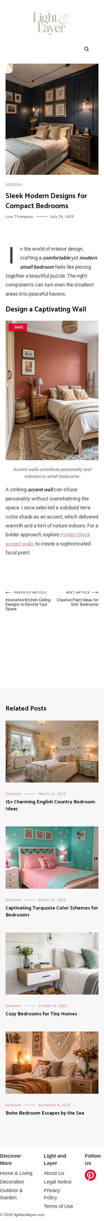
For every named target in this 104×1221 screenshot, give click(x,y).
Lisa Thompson (19, 217)
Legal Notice (58, 1182)
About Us (54, 1173)
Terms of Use (58, 1206)
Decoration (12, 1182)
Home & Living (16, 1173)
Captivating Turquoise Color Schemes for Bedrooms (52, 911)
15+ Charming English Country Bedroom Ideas (50, 805)
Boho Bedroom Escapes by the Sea (45, 1113)
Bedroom (14, 185)
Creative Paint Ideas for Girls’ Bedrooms (77, 599)
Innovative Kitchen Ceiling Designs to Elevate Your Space (28, 601)
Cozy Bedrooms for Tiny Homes (41, 1014)
